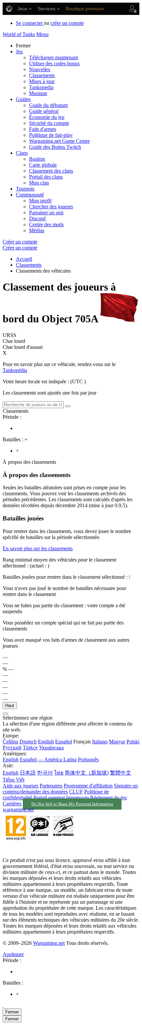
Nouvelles (39, 69)
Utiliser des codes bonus (54, 63)
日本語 (28, 773)
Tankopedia (41, 87)
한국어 (45, 773)
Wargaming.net (49, 943)
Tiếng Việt (13, 779)
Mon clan (39, 183)
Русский (12, 747)
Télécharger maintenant (53, 57)
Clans (22, 153)
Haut (9, 705)
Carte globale (43, 165)
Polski (132, 741)
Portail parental (49, 797)
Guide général (43, 111)
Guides (23, 99)
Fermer (12, 1011)
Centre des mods (46, 224)
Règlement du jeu (108, 797)
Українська (51, 747)
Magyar (117, 741)
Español (63, 741)
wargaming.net (18, 809)
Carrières (12, 803)
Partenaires (51, 785)
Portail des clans (46, 177)
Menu (42, 34)
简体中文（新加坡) (87, 773)
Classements (42, 75)
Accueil (24, 259)
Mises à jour (41, 81)
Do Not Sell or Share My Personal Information (72, 804)
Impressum (77, 797)
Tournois (25, 188)
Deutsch (28, 741)
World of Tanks (19, 34)
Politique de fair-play (51, 135)
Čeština (10, 741)
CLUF (76, 791)
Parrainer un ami (46, 212)
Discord (37, 218)
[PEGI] (40, 849)
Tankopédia (15, 370)
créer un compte (67, 23)
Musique (38, 93)
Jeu (19, 51)
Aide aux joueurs (20, 785)
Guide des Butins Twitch (55, 147)
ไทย (58, 773)
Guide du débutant (48, 105)
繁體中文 (120, 773)
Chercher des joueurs (51, 206)
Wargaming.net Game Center (59, 141)
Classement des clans (51, 171)
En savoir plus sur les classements (38, 548)
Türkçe (30, 747)
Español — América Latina (48, 759)
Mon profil (40, 200)
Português (88, 759)
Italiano (100, 741)
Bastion (37, 159)
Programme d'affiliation (88, 785)
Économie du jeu (46, 117)
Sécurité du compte (49, 123)
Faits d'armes (42, 129)
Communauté (30, 194)
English (46, 741)
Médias (36, 230)
